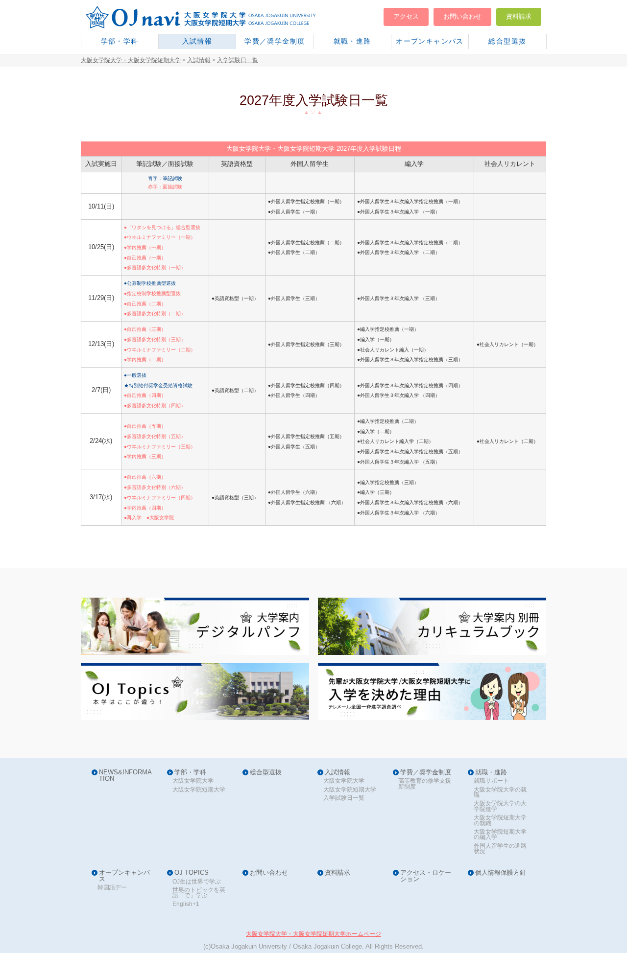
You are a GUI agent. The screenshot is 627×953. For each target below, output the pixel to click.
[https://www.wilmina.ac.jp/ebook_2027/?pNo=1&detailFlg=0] (432, 626)
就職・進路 (352, 41)
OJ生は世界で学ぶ (196, 881)
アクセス (406, 16)
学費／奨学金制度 (274, 41)
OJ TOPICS (191, 873)
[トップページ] (212, 17)
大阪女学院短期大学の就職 (500, 820)
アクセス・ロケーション (425, 876)
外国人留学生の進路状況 (500, 849)
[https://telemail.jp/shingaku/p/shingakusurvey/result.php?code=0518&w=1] (432, 692)
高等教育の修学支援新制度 (424, 784)
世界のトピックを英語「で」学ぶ (198, 893)
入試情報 (197, 41)
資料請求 (518, 16)
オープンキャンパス (430, 41)
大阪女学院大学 (193, 781)
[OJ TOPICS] (195, 692)
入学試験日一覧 (343, 798)
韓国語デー (112, 887)
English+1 (185, 904)
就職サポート (491, 781)
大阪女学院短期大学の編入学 (500, 834)
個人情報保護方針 (500, 873)
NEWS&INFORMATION (125, 775)
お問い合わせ (462, 16)
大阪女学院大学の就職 (500, 792)
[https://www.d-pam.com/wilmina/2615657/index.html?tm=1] (195, 626)
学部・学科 (120, 41)
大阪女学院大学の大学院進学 (500, 806)
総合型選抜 (507, 41)
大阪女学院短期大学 (198, 789)
